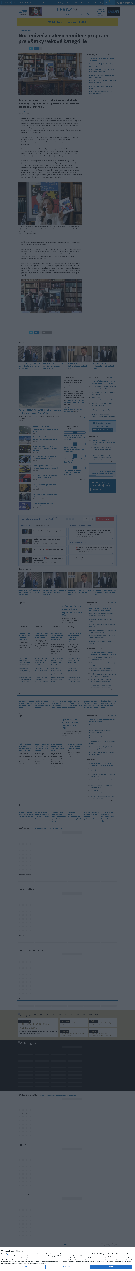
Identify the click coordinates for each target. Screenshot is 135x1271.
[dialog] (67, 1259)
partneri (9, 1254)
